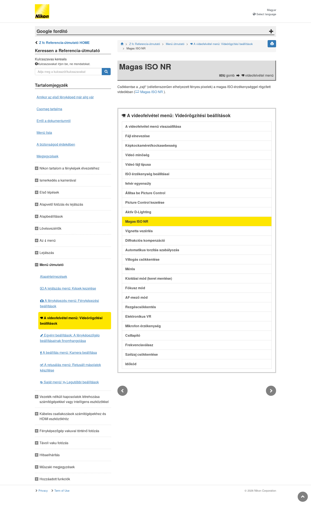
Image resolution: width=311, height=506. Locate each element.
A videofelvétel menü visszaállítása (153, 126)
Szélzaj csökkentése (141, 354)
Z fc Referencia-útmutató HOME (64, 42)
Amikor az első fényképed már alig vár (65, 97)
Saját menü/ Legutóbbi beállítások (69, 382)
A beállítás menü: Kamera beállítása (68, 352)
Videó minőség (137, 154)
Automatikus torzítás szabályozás (152, 249)
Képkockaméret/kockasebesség (151, 145)
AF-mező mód (136, 297)
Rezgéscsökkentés (140, 306)
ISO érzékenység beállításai (147, 173)
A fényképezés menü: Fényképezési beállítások (69, 303)
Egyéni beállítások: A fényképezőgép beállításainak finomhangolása (70, 338)
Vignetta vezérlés (139, 230)
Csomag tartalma (49, 108)
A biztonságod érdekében (56, 144)
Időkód (130, 363)
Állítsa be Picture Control (145, 192)
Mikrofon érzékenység (143, 325)
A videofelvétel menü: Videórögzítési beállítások (71, 320)
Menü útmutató (175, 44)
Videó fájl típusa (138, 164)
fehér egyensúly (138, 183)
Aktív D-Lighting (138, 211)
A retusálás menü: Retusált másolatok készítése (70, 367)
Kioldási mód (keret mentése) (148, 278)
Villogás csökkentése (142, 259)
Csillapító (132, 335)
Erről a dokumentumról (54, 120)
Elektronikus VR (138, 316)
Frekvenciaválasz (139, 344)
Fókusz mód (135, 287)
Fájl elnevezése (137, 135)
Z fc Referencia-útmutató (144, 44)
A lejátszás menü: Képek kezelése (68, 288)
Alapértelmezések (53, 276)
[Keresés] (106, 71)
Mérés (130, 268)
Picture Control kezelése (144, 202)
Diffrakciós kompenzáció (145, 240)
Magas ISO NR (151, 91)
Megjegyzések (47, 156)
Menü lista (44, 132)
